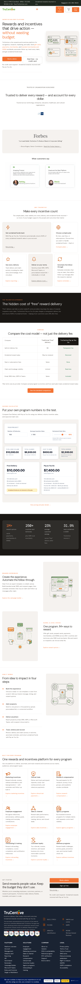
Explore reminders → (64, 281)
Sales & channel (28, 953)
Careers (44, 949)
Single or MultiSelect (11, 972)
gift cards (37, 44)
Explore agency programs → (65, 828)
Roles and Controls (11, 970)
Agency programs (29, 965)
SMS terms (63, 953)
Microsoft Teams (10, 968)
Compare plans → (62, 247)
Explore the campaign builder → (12, 598)
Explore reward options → (51, 647)
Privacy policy (64, 946)
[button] (35, 122)
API (6, 958)
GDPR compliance (66, 965)
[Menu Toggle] (37, 9)
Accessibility (64, 968)
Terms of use (64, 949)
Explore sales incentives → (39, 828)
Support (64, 3)
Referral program (46, 953)
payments (5, 47)
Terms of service (65, 951)
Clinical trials (27, 961)
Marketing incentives (29, 951)
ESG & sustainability (48, 951)
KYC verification (46, 956)
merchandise (14, 47)
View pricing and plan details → (40, 505)
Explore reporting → (12, 281)
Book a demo (45, 961)
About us (44, 946)
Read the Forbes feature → (52, 146)
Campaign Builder (10, 965)
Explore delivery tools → (39, 281)
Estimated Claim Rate (59, 431)
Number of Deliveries (14, 431)
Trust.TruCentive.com (20, 4)
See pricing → (10, 247)
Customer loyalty (28, 963)
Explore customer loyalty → (40, 860)
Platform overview (10, 946)
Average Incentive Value (37, 431)
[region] (40, 118)
